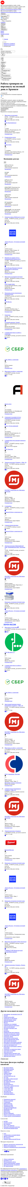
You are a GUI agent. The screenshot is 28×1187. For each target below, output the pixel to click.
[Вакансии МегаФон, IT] (15, 642)
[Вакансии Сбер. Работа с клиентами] (15, 349)
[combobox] (8, 51)
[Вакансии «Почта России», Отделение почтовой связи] (15, 233)
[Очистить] (3, 54)
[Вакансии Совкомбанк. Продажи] (15, 764)
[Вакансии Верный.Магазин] (15, 842)
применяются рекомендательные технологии (14, 1169)
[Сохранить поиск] (2, 59)
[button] (2, 31)
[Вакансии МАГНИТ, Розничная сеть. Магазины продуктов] (15, 480)
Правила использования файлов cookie (11, 12)
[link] (3, 28)
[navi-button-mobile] (2, 36)
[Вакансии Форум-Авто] (15, 390)
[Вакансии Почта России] (15, 625)
